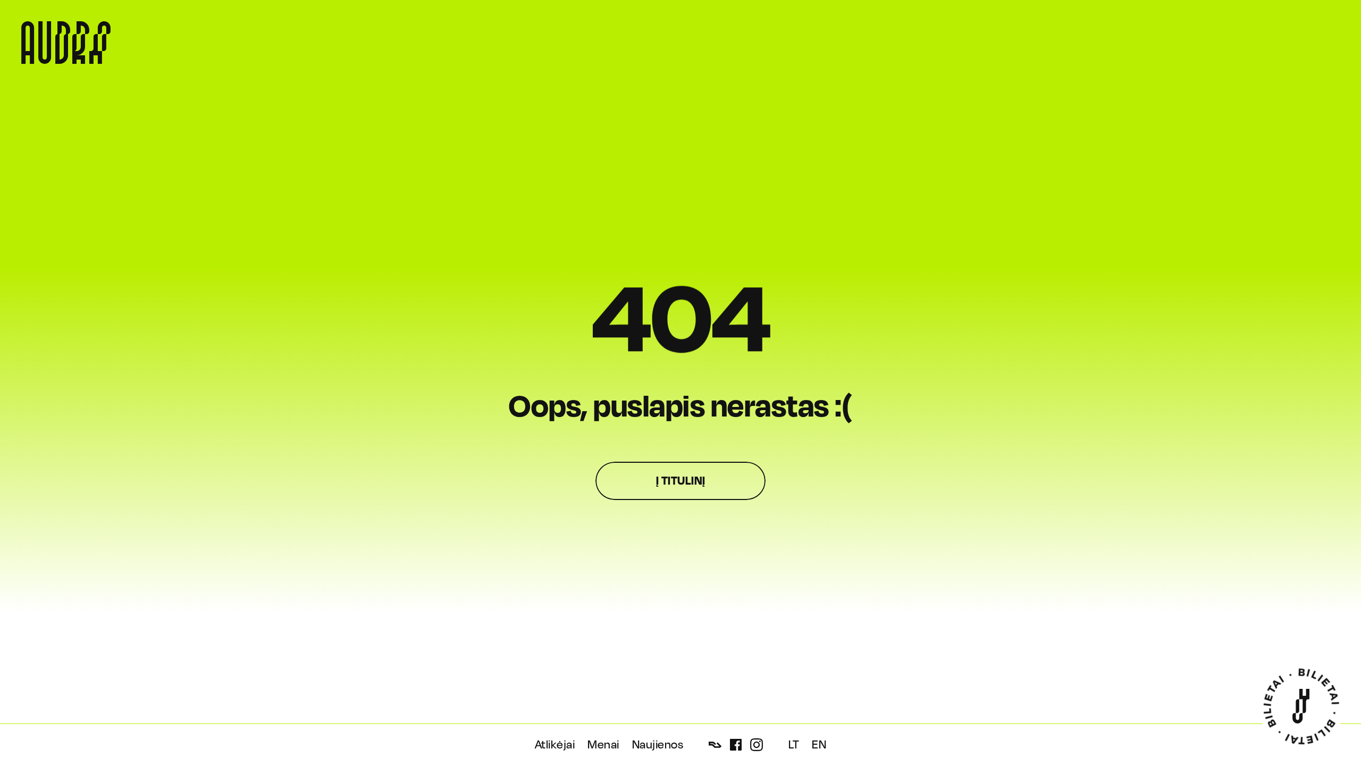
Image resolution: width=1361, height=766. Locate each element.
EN (819, 744)
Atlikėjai (555, 744)
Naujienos (658, 744)
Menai (603, 744)
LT (793, 744)
